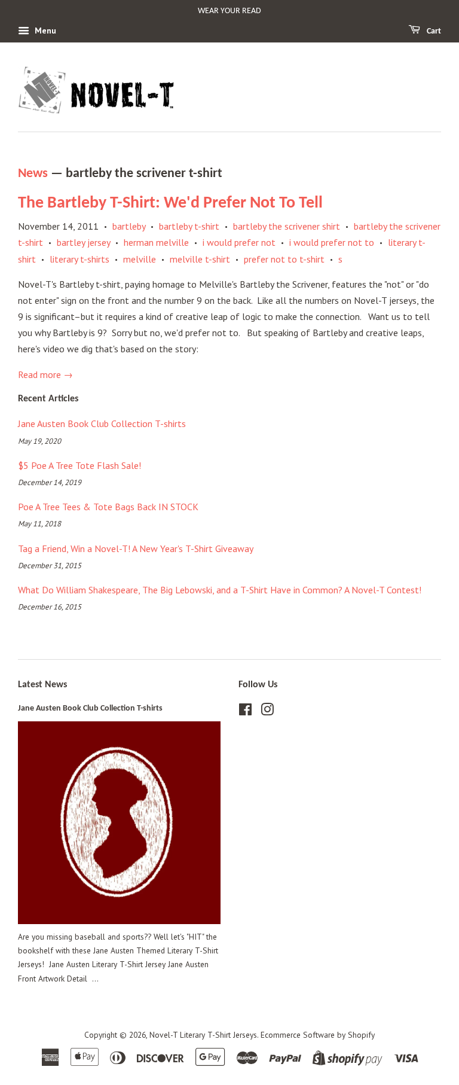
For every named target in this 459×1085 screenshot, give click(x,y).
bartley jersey (83, 242)
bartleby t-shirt (189, 226)
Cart (433, 31)
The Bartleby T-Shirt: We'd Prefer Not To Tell (170, 203)
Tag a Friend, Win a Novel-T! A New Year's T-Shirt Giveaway (135, 548)
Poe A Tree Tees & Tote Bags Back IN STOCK (108, 507)
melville (139, 259)
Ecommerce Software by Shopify (318, 1034)
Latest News (42, 685)
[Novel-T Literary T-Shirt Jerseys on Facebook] (245, 711)
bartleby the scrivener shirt (286, 226)
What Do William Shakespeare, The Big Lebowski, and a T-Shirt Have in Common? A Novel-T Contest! (219, 590)
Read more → (45, 374)
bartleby (128, 226)
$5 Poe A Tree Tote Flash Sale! (79, 465)
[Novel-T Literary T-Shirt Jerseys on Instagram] (267, 711)
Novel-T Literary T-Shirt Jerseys (203, 1034)
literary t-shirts (79, 259)
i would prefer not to (331, 242)
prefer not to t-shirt (284, 259)
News (33, 174)
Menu (44, 30)
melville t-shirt (200, 259)
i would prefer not (239, 242)
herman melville (156, 242)
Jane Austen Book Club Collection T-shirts (102, 423)
